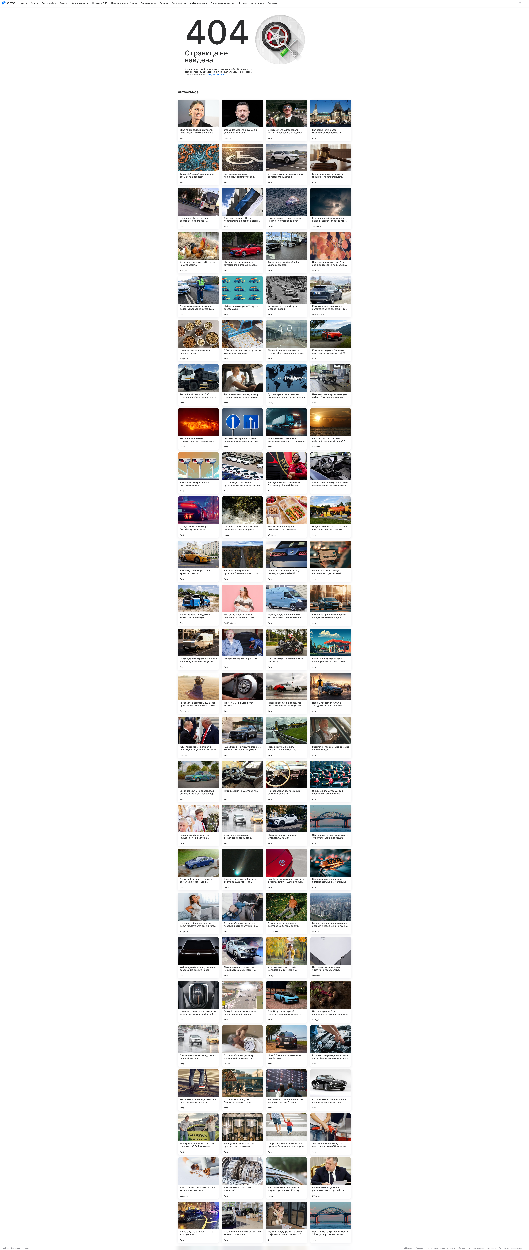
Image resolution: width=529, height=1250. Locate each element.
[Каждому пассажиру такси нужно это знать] (198, 561)
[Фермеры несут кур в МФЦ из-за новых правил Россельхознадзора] (198, 252)
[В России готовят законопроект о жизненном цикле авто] (242, 340)
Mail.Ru (6, 1248)
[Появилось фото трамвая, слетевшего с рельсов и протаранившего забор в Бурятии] (198, 208)
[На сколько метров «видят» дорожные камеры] (198, 473)
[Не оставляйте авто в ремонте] (242, 649)
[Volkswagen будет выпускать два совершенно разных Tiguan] (198, 957)
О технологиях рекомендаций (484, 1248)
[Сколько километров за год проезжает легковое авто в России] (330, 781)
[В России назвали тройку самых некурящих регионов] (198, 1178)
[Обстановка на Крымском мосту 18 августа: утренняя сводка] (330, 825)
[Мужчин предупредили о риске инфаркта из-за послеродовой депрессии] (286, 1222)
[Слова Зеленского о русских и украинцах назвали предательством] (242, 120)
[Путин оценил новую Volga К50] (242, 781)
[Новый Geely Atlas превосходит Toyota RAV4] (286, 1046)
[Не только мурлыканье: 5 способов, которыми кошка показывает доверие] (242, 605)
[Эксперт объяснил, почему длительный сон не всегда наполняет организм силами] (242, 1046)
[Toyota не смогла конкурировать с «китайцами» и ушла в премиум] (286, 869)
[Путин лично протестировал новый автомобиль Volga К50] (242, 957)
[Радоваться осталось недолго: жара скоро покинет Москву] (286, 1178)
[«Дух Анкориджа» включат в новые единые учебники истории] (198, 737)
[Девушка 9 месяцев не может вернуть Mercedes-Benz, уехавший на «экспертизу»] (198, 869)
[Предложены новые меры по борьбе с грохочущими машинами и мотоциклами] (198, 517)
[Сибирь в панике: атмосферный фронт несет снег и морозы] (242, 517)
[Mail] (4, 3)
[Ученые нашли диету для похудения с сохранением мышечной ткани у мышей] (286, 517)
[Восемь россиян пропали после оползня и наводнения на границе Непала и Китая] (330, 913)
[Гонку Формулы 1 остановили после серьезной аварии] (242, 1002)
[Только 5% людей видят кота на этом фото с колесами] (198, 164)
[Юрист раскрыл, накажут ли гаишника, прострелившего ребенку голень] (330, 164)
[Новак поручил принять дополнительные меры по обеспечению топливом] (286, 737)
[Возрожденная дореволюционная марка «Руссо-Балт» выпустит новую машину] (198, 649)
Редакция (420, 1248)
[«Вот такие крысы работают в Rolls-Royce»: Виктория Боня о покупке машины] (198, 120)
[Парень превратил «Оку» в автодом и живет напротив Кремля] (330, 693)
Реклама (25, 1248)
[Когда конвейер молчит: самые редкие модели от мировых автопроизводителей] (330, 1090)
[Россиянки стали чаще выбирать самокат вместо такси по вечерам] (198, 1090)
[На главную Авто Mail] (10, 3)
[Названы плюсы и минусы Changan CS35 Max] (286, 825)
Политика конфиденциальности (511, 1248)
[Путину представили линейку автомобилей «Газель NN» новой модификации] (286, 605)
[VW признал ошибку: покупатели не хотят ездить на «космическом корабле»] (330, 473)
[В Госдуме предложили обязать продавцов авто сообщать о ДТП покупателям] (330, 605)
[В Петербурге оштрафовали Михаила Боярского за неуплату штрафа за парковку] (286, 120)
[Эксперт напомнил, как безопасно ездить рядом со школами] (242, 1090)
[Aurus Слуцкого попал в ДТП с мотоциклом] (198, 1222)
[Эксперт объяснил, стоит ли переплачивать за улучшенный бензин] (242, 913)
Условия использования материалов (440, 1248)
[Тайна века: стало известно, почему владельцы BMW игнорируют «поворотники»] (286, 561)
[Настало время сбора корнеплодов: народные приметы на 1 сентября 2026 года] (330, 1002)
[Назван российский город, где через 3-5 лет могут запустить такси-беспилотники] (286, 693)
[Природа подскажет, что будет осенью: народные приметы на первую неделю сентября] (330, 252)
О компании (15, 1248)
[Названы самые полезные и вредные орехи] (198, 340)
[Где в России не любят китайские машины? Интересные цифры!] (242, 737)
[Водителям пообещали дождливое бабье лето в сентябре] (242, 825)
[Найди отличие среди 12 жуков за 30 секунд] (242, 296)
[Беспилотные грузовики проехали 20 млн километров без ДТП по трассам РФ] (242, 561)
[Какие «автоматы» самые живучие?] (242, 1178)
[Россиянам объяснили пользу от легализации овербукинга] (286, 1090)
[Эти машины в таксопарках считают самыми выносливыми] (330, 869)
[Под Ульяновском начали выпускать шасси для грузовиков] (286, 429)
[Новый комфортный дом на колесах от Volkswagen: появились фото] (198, 605)
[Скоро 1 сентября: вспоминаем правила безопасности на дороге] (286, 1134)
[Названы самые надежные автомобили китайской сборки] (242, 252)
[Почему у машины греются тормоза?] (242, 693)
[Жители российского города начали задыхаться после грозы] (330, 208)
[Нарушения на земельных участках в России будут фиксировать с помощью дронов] (330, 957)
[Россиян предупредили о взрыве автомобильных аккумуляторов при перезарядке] (330, 1046)
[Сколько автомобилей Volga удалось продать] (286, 252)
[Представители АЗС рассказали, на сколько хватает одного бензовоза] (330, 517)
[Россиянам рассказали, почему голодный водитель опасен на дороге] (242, 385)
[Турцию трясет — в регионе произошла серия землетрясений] (286, 385)
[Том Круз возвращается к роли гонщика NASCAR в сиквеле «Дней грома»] (198, 1134)
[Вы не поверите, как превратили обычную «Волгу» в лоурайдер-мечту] (198, 781)
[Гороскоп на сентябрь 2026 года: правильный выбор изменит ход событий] (198, 693)
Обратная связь (464, 1248)
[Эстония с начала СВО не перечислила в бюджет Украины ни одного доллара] (242, 208)
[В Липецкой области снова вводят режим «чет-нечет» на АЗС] (330, 649)
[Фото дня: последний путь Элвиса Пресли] (286, 296)
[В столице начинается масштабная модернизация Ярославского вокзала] (330, 120)
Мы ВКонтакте (408, 1248)
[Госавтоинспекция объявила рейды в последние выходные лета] (198, 296)
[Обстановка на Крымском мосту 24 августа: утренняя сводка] (330, 1222)
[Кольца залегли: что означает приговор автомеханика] (242, 1134)
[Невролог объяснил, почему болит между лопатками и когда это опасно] (198, 913)
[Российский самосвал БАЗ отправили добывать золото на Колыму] (198, 385)
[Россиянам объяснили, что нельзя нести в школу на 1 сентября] (198, 825)
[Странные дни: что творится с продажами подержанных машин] (242, 473)
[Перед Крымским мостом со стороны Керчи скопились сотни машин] (286, 340)
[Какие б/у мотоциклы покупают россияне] (286, 649)
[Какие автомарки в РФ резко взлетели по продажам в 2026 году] (330, 340)
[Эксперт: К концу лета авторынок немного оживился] (242, 1222)
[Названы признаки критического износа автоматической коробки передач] (198, 1002)
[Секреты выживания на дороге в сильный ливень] (198, 1046)
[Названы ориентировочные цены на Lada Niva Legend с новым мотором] (330, 385)
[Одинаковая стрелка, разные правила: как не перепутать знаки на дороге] (242, 429)
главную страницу (214, 74)
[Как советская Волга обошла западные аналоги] (286, 781)
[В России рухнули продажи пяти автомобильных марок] (286, 164)
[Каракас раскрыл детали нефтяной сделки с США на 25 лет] (330, 429)
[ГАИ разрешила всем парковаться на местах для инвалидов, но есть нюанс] (242, 164)
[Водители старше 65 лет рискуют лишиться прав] (330, 737)
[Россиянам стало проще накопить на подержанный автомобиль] (330, 561)
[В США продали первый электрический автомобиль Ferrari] (286, 1002)
